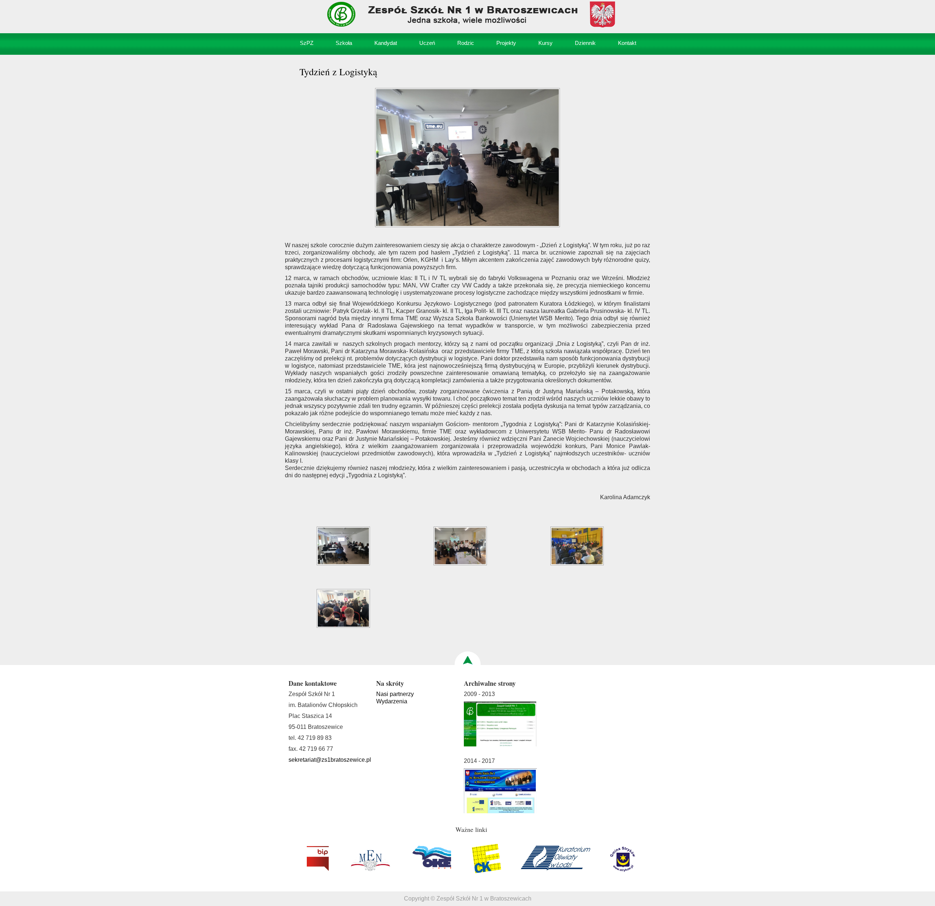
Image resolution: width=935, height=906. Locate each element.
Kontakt (627, 43)
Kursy (545, 43)
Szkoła (344, 43)
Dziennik (585, 43)
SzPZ (306, 43)
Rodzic (465, 43)
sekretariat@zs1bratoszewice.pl (330, 760)
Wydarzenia (391, 701)
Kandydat (385, 43)
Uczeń (427, 43)
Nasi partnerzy (395, 694)
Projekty (506, 43)
